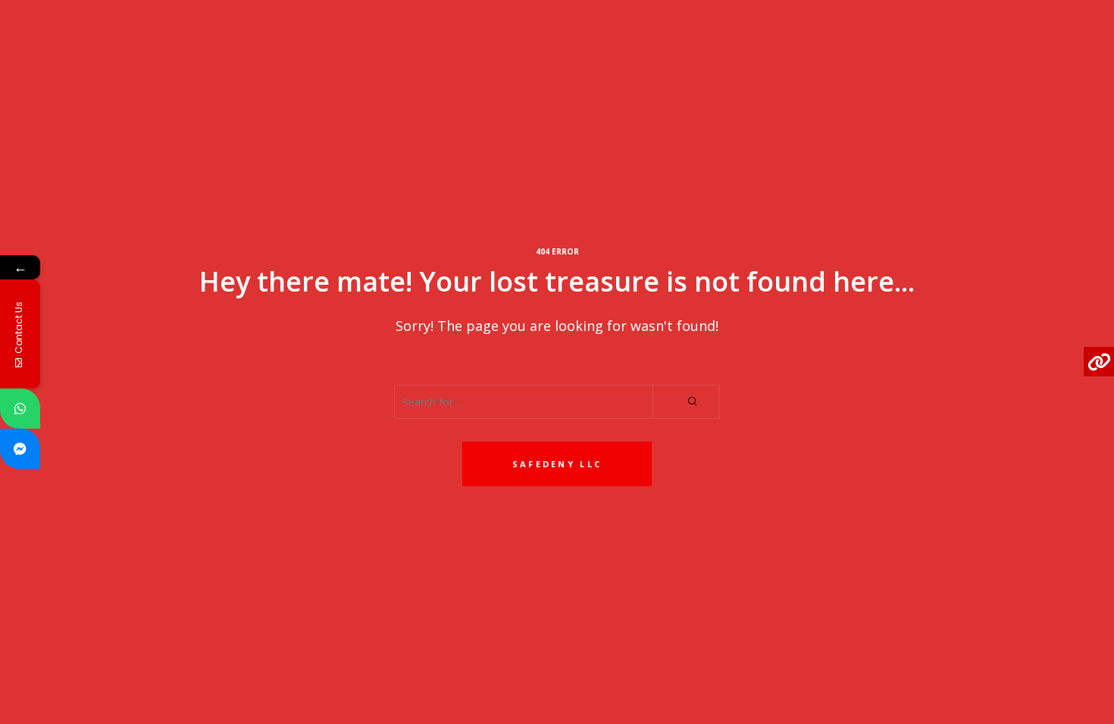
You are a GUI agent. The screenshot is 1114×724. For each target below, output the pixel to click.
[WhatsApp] (20, 409)
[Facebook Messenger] (20, 449)
